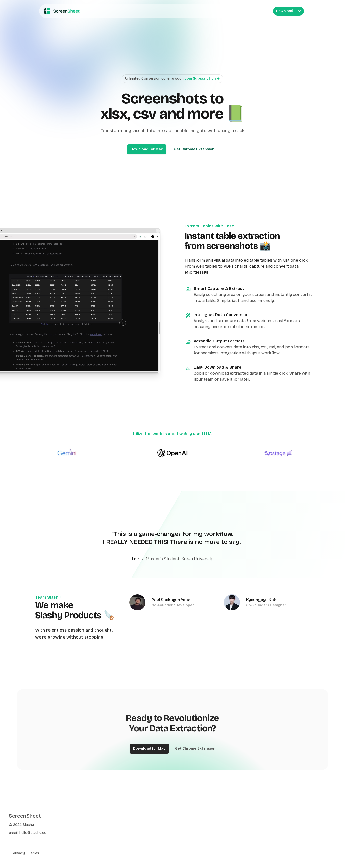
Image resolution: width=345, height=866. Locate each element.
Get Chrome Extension (194, 149)
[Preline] (61, 11)
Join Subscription (202, 78)
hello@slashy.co (32, 833)
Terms (34, 853)
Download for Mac (147, 149)
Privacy (19, 853)
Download (284, 11)
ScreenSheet (25, 816)
